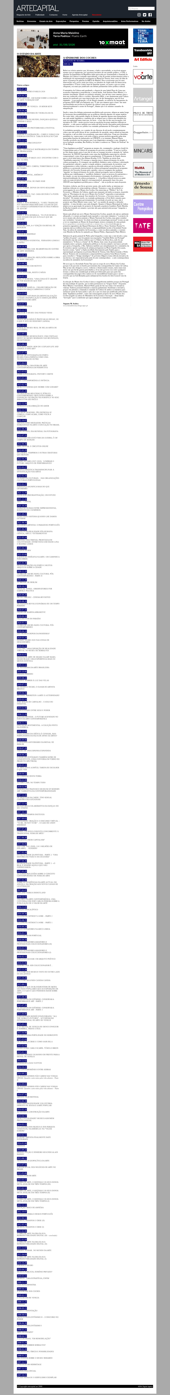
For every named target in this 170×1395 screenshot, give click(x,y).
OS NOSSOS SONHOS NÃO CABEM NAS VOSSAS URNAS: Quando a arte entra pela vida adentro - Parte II (37, 1077)
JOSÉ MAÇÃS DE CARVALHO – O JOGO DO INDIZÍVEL (35, 701)
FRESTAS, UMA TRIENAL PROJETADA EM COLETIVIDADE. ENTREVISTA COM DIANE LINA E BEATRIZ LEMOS (38, 541)
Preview (85, 21)
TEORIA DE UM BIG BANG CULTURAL (35, 625)
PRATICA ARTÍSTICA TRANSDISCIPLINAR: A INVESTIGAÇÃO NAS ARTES (35, 469)
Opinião (95, 21)
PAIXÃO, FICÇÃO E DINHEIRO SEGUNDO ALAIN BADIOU (37, 1152)
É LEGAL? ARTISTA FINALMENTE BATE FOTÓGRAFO (34, 1137)
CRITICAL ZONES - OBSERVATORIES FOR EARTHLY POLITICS (34, 588)
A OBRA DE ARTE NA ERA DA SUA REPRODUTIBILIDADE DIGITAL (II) (32, 1242)
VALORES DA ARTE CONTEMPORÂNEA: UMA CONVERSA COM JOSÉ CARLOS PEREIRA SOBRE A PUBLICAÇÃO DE (38, 900)
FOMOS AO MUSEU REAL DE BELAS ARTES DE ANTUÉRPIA (37, 327)
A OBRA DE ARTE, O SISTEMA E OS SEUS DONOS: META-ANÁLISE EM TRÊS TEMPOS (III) (38, 1182)
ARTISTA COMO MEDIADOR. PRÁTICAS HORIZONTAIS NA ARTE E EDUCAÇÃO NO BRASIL (38, 422)
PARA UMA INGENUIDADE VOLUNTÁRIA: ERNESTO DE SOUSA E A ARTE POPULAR (35, 1103)
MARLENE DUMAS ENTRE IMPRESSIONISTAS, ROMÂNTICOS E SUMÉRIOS (36, 508)
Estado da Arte (46, 21)
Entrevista (31, 21)
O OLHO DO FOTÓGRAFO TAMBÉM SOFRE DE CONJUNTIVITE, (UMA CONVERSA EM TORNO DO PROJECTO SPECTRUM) (38, 758)
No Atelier (146, 21)
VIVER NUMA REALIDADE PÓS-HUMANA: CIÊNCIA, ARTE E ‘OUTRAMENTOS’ (35, 531)
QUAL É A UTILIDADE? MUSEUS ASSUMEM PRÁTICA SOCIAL (35, 1118)
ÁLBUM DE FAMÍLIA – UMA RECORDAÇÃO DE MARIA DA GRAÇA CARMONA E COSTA (37, 287)
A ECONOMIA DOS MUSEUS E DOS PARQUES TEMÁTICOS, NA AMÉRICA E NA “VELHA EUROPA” (36, 1127)
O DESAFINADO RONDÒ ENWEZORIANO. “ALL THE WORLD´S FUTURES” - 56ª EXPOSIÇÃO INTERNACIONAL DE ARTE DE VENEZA (37, 1017)
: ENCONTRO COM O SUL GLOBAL (37, 157)
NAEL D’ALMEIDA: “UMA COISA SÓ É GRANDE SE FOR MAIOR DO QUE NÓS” (37, 279)
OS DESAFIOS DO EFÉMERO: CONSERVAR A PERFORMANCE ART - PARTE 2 (35, 999)
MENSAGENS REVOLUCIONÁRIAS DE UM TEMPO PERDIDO (38, 603)
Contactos (53, 15)
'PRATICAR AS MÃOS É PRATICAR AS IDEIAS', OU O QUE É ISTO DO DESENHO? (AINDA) (38, 319)
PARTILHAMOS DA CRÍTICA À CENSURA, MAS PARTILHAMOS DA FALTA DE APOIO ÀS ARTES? (37, 733)
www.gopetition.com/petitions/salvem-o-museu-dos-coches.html (88, 224)
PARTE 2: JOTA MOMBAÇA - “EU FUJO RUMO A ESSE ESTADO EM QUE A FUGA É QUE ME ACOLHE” (36, 216)
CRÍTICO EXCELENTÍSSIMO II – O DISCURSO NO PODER (37, 1317)
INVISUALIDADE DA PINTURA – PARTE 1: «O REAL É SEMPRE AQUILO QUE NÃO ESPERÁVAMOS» (36, 864)
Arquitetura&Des (110, 21)
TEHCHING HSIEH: (37, 346)
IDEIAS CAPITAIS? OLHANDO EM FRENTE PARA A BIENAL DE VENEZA (38, 1054)
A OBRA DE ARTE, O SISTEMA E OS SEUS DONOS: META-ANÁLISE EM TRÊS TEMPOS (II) (38, 1190)
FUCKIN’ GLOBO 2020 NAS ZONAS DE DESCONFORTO (33, 640)
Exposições (61, 21)
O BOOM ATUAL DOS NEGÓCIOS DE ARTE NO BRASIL (36, 1167)
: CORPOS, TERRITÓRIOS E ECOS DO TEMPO (37, 166)
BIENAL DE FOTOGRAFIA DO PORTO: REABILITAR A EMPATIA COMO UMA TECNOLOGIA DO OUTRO (33, 356)
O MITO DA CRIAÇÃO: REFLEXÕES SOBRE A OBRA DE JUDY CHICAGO (38, 257)
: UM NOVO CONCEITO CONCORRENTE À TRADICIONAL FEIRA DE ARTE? (38, 831)
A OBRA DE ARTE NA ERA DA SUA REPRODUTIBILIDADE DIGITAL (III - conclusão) (37, 1233)
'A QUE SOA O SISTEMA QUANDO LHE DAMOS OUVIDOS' (37, 516)
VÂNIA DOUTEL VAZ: (37, 194)
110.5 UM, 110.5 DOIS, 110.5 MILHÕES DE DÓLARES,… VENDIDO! (34, 846)
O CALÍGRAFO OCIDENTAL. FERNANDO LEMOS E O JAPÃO (38, 240)
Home (64, 15)
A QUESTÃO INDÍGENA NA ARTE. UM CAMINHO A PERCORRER (38, 557)
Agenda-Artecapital (79, 15)
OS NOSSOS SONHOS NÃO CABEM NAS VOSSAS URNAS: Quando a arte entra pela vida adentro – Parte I (38, 1087)
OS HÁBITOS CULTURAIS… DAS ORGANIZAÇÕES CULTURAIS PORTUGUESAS (38, 478)
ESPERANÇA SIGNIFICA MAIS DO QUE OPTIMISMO (33, 486)
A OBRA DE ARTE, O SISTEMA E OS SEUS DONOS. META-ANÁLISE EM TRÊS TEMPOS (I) (38, 1199)
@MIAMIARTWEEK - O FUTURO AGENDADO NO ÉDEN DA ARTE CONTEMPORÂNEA (37, 716)
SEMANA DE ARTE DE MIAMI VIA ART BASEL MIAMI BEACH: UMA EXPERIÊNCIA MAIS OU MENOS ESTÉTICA (36, 658)
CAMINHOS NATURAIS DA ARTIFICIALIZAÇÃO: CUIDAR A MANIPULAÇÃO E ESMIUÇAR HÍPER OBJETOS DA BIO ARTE (37, 296)
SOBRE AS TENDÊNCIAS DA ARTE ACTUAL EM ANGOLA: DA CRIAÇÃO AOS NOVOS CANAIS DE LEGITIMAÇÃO (37, 883)
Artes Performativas (129, 21)
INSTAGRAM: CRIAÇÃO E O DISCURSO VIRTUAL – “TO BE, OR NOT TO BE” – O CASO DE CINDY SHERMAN (38, 822)
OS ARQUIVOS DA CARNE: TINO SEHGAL (34, 797)
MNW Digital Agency (145, 1386)
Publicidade (39, 15)
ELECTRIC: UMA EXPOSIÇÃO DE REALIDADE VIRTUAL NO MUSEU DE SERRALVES (36, 648)
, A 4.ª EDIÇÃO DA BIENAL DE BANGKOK (36, 225)
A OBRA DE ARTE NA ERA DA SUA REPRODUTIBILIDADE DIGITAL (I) (31, 1257)
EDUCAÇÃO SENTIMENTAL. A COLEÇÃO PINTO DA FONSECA (37, 725)
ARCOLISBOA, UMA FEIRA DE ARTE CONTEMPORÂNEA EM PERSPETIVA (32, 365)
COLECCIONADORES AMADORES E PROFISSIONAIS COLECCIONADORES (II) (34, 942)
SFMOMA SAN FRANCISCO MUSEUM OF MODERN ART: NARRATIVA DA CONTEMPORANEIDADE (38, 789)
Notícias (20, 21)
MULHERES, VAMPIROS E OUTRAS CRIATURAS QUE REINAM (37, 452)
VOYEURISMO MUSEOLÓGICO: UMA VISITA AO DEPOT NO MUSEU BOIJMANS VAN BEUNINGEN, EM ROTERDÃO (38, 337)
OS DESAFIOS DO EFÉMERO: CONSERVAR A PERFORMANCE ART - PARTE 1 (35, 1007)
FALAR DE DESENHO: (34, 413)
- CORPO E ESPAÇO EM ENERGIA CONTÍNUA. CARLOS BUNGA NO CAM (38, 134)
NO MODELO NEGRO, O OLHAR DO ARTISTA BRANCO (36, 687)
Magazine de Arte (24, 15)
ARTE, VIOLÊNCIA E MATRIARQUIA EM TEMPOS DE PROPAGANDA (38, 149)
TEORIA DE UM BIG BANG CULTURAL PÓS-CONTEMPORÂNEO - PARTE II (35, 573)
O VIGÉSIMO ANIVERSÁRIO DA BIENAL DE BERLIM (35, 742)
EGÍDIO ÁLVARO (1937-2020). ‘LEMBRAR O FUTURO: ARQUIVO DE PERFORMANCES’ (35, 461)
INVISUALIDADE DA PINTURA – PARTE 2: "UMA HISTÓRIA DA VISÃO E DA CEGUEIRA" (37, 854)
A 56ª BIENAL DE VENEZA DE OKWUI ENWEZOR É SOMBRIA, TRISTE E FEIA (37, 1026)
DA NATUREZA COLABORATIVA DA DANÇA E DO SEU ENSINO (38, 806)
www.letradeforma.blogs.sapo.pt (75, 306)
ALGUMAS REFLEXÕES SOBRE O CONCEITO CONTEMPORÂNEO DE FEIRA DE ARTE (36, 873)
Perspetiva (74, 21)
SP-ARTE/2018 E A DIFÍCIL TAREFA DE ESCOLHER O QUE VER (38, 767)
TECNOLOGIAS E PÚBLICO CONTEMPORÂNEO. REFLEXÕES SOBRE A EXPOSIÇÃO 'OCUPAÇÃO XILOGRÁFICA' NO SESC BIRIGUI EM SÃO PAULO (38, 395)
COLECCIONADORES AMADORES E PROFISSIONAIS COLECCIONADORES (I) (34, 950)
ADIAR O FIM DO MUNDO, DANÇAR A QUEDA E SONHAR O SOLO (37, 119)
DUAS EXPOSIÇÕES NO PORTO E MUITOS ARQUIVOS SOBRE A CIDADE (34, 565)
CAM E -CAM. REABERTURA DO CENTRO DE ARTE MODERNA (38, 249)
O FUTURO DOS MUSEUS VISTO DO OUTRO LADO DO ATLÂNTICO (38, 972)
